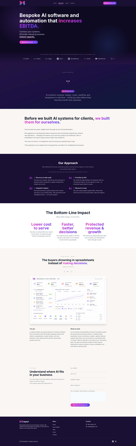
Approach (61, 3)
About (67, 3)
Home (55, 3)
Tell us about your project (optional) (83, 391)
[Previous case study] (64, 271)
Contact (72, 3)
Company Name (75, 379)
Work (54, 429)
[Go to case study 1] (67, 271)
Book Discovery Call (109, 3)
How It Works (56, 427)
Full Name (74, 368)
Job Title (73, 373)
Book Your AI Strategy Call (80, 405)
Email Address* (75, 385)
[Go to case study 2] (68, 271)
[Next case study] (71, 271)
